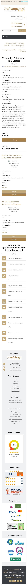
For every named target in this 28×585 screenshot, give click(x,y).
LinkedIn (5, 572)
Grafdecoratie (15, 391)
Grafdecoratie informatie (15, 403)
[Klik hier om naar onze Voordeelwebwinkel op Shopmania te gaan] (11, 555)
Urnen (15, 379)
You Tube (15, 574)
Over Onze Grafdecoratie (15, 400)
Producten (13, 43)
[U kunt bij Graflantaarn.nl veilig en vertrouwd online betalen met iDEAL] (11, 508)
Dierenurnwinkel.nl (10, 577)
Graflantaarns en (15, 389)
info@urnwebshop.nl (15, 370)
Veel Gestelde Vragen (15, 414)
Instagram (6, 571)
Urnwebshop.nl (18, 577)
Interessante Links (15, 421)
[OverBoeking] (15, 521)
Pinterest (12, 571)
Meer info (14, 191)
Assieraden (15, 384)
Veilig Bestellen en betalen (15, 419)
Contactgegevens (15, 412)
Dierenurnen (15, 386)
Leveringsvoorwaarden (15, 417)
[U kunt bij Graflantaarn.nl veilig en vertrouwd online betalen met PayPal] (12, 513)
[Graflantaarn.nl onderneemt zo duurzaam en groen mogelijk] (15, 561)
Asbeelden (15, 382)
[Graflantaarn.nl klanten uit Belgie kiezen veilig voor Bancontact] (19, 517)
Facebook (16, 569)
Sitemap (16, 424)
